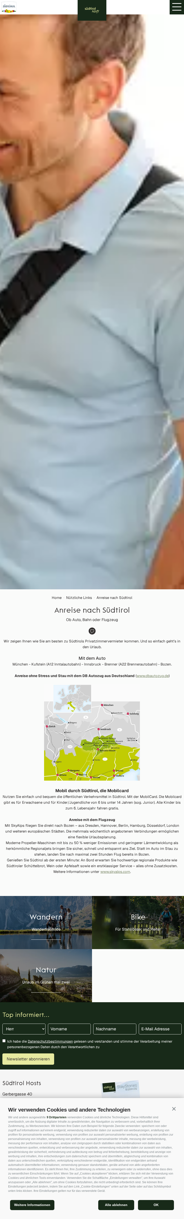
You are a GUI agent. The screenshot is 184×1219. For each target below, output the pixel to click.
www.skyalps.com (115, 871)
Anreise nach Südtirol (114, 597)
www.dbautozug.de (153, 675)
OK (156, 1205)
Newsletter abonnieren (28, 1059)
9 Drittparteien (56, 1117)
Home (57, 597)
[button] (174, 1109)
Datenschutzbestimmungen (50, 1041)
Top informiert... (25, 1015)
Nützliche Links (79, 597)
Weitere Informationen (32, 1205)
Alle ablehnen (116, 1205)
